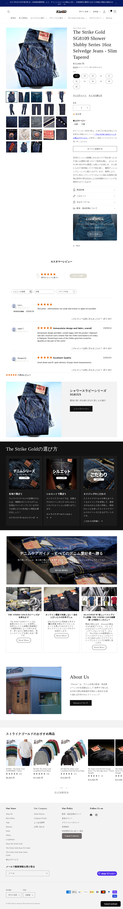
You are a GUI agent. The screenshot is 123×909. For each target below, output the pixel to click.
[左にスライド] (56, 788)
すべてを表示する (62, 792)
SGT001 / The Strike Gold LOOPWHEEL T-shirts (15, 770)
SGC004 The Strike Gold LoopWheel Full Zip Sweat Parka (72, 770)
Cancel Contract (72, 836)
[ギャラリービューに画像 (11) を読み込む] (11, 122)
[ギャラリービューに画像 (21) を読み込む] (11, 147)
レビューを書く (78, 276)
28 (85, 76)
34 (93, 81)
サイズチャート (79, 95)
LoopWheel (10, 839)
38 (109, 81)
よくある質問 (39, 822)
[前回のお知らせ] (6, 3)
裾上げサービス (12, 860)
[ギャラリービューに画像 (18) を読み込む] (36, 134)
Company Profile (40, 818)
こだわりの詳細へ (92, 521)
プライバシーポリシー (71, 822)
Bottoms (9, 827)
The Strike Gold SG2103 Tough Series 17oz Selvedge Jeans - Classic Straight (101, 771)
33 (85, 82)
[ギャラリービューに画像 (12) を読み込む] (24, 122)
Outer (8, 831)
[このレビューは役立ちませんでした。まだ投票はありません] (109, 319)
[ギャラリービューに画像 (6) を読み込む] (11, 109)
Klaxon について (81, 703)
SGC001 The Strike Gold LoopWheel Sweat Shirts (42, 770)
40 (76, 87)
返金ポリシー (67, 818)
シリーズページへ (81, 409)
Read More (61, 570)
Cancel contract (110, 904)
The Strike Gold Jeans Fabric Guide (17, 853)
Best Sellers (10, 818)
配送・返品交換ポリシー (71, 814)
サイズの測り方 (95, 95)
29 (93, 76)
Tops (7, 822)
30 (102, 76)
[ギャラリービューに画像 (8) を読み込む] (36, 109)
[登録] (46, 873)
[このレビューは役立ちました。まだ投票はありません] (104, 319)
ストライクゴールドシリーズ (22, 518)
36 (102, 82)
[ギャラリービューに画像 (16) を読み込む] (11, 134)
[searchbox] (20, 292)
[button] (8, 11)
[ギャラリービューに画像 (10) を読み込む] (61, 109)
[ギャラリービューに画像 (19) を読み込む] (49, 134)
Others (8, 835)
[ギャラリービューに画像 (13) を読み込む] (36, 122)
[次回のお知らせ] (116, 3)
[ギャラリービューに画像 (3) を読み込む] (36, 97)
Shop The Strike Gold (14, 844)
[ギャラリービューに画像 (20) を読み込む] (61, 134)
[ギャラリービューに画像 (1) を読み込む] (11, 97)
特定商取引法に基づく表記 (72, 831)
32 (76, 81)
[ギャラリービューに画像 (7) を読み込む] (24, 109)
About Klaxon (39, 814)
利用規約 (65, 827)
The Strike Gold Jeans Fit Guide (18, 848)
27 (76, 76)
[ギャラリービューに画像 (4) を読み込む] (49, 97)
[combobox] (44, 292)
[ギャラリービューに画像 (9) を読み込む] (49, 109)
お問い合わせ (39, 827)
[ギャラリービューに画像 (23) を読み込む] (36, 147)
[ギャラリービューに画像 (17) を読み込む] (24, 134)
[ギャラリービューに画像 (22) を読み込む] (24, 147)
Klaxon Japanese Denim (19, 903)
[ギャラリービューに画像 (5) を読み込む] (61, 97)
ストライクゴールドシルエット (59, 516)
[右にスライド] (66, 788)
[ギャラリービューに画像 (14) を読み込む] (49, 122)
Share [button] (78, 246)
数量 (74, 103)
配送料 (75, 67)
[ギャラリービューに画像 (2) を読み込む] (24, 97)
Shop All (9, 814)
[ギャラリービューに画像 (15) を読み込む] (61, 122)
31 (109, 76)
